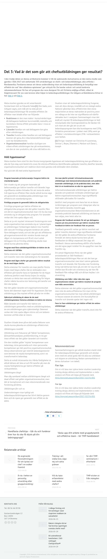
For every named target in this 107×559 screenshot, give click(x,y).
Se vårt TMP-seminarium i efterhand (92, 459)
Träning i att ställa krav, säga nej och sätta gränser (59, 460)
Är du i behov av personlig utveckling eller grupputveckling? (26, 479)
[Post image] (10, 459)
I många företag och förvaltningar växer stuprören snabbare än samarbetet (57, 512)
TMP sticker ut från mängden (92, 477)
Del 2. (20, 95)
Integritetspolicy (74, 554)
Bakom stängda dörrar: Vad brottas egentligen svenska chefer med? (57, 526)
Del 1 (10, 95)
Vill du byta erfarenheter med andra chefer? (57, 479)
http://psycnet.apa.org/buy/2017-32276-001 (75, 377)
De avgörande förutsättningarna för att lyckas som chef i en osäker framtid (26, 462)
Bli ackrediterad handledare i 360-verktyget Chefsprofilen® (55, 539)
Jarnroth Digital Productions (29, 557)
